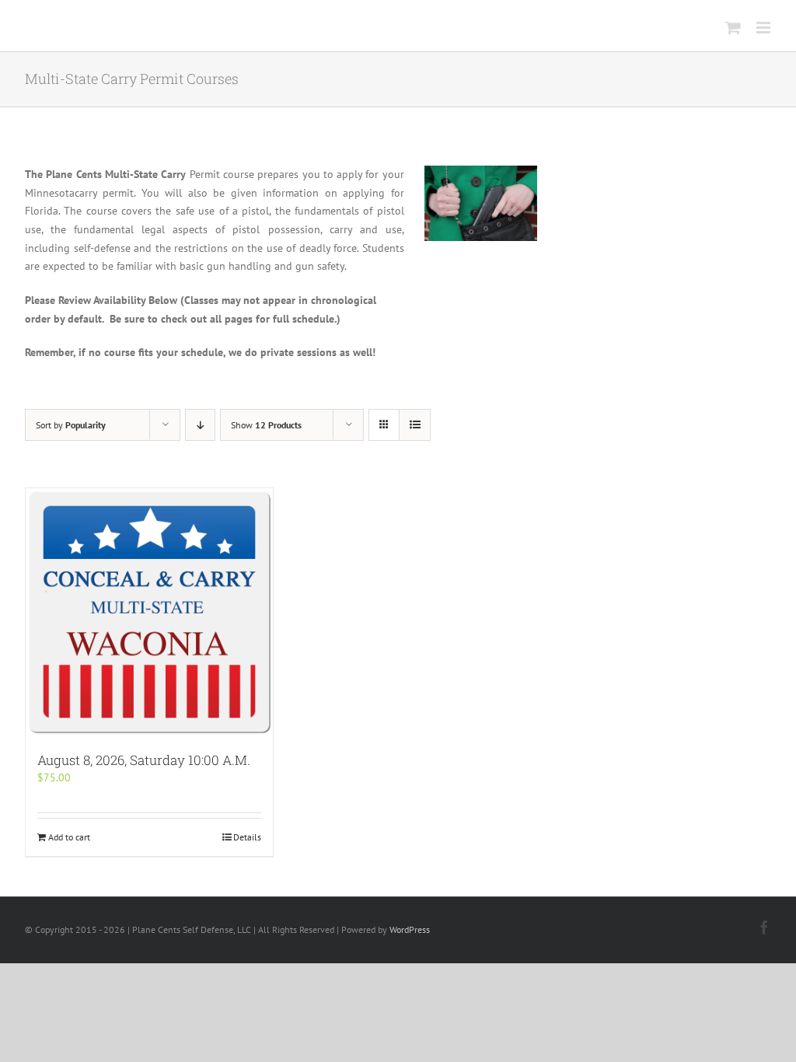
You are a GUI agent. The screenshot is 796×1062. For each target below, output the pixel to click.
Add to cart (69, 837)
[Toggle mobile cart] (733, 27)
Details (247, 837)
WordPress (409, 929)
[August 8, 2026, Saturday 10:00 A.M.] (149, 611)
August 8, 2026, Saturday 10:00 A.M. (143, 760)
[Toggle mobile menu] (764, 27)
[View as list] (415, 425)
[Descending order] (200, 425)
